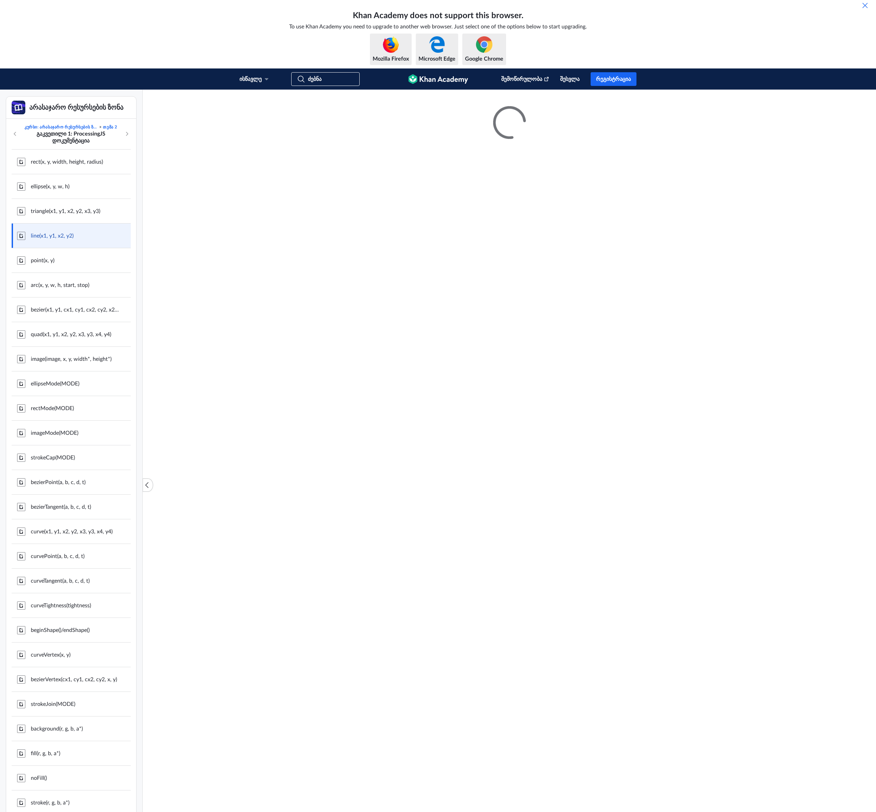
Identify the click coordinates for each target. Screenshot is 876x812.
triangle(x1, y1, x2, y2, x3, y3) (65, 281)
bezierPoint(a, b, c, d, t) (58, 552)
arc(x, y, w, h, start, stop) (60, 355)
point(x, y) (42, 330)
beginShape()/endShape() (60, 700)
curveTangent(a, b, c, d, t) (60, 651)
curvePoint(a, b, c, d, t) (58, 626)
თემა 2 (110, 197)
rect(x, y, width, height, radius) (67, 232)
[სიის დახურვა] (147, 520)
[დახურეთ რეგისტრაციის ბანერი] (864, 102)
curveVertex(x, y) (50, 725)
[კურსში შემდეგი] (127, 204)
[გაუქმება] (865, 5)
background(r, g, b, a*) (57, 799)
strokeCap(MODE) (53, 528)
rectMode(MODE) (52, 478)
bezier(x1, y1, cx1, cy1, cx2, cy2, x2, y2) (75, 380)
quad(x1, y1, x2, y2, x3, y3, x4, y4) (71, 404)
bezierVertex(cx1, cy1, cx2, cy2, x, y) (74, 749)
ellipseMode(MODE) (55, 454)
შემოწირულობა (521, 79)
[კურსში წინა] (15, 204)
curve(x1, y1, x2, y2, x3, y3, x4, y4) (72, 602)
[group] (509, 368)
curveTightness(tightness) (61, 675)
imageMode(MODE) (54, 503)
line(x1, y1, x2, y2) (52, 306)
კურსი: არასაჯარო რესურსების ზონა (61, 197)
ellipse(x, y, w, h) (50, 256)
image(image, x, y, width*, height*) (71, 429)
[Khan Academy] (438, 79)
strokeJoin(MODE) (53, 774)
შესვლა (570, 79)
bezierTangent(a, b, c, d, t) (61, 577)
